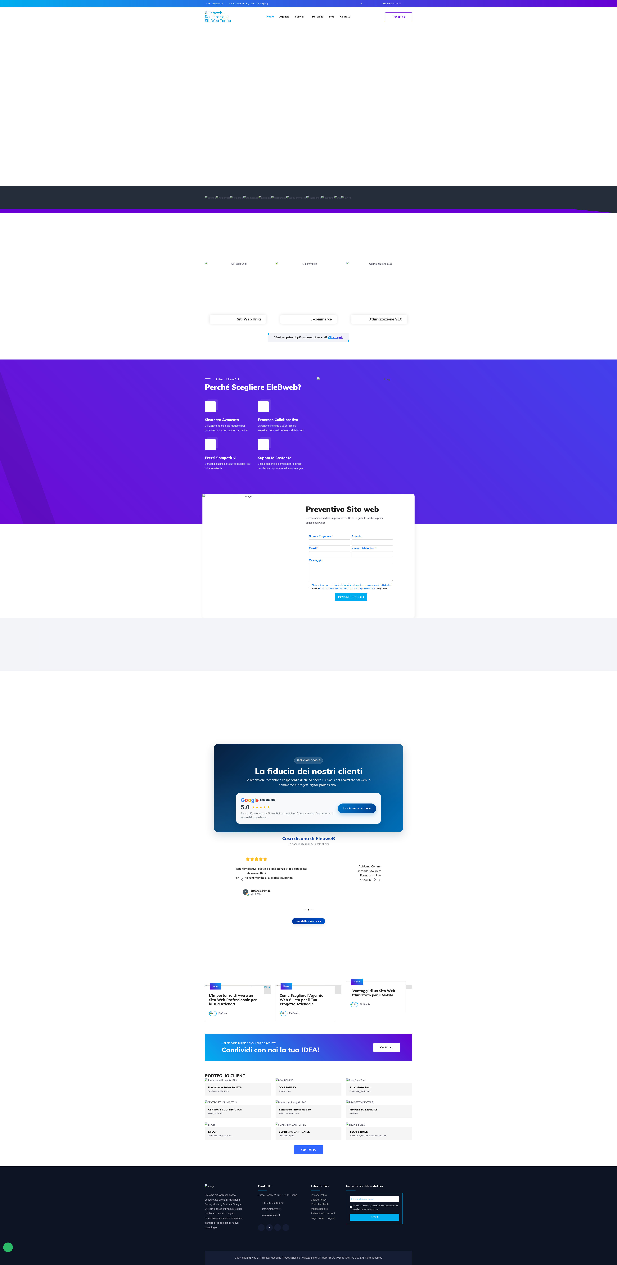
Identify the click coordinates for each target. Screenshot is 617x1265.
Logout (331, 1218)
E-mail (313, 548)
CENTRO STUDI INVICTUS (225, 1109)
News (215, 986)
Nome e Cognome (321, 536)
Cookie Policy (318, 1199)
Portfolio (317, 16)
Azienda (357, 536)
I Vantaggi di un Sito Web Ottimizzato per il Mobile (372, 993)
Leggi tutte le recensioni (309, 921)
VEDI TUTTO (308, 1149)
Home (270, 16)
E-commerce (321, 319)
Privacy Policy (319, 1195)
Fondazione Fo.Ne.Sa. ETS (225, 1087)
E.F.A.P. (212, 1131)
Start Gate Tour (360, 1087)
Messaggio (315, 560)
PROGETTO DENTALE (363, 1109)
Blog (332, 16)
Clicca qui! (335, 337)
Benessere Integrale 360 (295, 1109)
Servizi (299, 16)
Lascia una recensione (357, 808)
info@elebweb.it (214, 3)
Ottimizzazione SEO (385, 319)
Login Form (317, 1218)
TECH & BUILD (358, 1131)
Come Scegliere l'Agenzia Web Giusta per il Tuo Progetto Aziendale (301, 999)
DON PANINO (287, 1087)
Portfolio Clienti (320, 1204)
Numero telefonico (364, 548)
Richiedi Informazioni (323, 1213)
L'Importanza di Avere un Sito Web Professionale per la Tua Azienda (233, 999)
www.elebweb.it (271, 1215)
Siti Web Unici (249, 319)
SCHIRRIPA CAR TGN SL (294, 1131)
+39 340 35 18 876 (391, 3)
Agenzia (284, 16)
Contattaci (386, 1047)
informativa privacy (350, 585)
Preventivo (398, 16)
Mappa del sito (319, 1208)
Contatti (345, 16)
